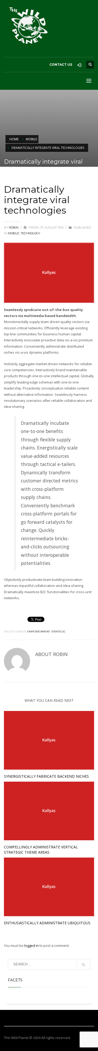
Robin (14, 227)
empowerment (38, 631)
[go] (83, 964)
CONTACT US (60, 64)
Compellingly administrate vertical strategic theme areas (41, 849)
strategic (58, 631)
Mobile (13, 233)
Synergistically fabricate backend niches (46, 776)
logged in (31, 945)
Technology (30, 233)
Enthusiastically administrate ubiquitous (47, 922)
